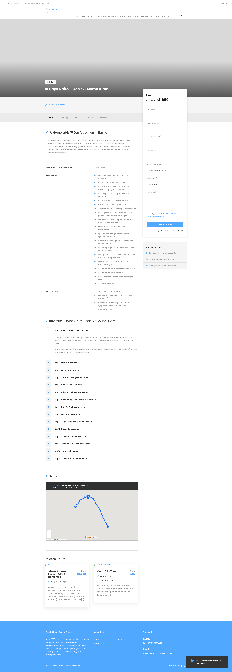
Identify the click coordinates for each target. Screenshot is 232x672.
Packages (113, 16)
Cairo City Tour (106, 571)
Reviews (103, 117)
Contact (166, 16)
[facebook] (226, 4)
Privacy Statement (156, 216)
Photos (90, 117)
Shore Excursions (129, 16)
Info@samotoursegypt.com (158, 653)
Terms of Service (170, 213)
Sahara (144, 16)
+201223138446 (154, 643)
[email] (223, 4)
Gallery (51, 82)
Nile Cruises (100, 16)
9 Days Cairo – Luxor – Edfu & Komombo (57, 574)
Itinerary (64, 117)
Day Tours (86, 16)
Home (76, 16)
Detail (50, 117)
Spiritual (155, 16)
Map (77, 117)
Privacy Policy (100, 643)
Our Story (98, 639)
